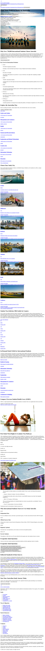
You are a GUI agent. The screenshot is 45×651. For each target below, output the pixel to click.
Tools (23, 3)
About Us (4, 625)
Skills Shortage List (6, 607)
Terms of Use (5, 631)
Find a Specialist (6, 629)
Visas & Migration (18, 3)
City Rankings (5, 599)
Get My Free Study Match (5, 583)
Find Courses (3, 25)
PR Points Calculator (7, 616)
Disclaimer (5, 632)
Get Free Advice (27, 7)
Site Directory (5, 633)
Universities (2, 3)
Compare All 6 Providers (8, 404)
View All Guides (4, 319)
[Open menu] (0, 6)
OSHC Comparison (6, 598)
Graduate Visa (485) (6, 606)
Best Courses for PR (6, 608)
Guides (4, 626)
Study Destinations (11, 3)
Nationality (2, 23)
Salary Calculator (6, 615)
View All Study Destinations (6, 308)
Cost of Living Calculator (7, 617)
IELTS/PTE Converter (7, 618)
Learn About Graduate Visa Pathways (8, 460)
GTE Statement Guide (7, 609)
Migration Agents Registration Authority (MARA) (9, 572)
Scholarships (5, 597)
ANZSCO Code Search (7, 620)
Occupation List (6, 621)
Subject (1, 21)
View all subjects (4, 162)
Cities (11, 109)
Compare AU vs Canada (7, 600)
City (1, 22)
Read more (5, 60)
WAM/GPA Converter (7, 619)
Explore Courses (6, 16)
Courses (6, 3)
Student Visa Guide (6, 605)
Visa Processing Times (7, 610)
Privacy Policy (5, 630)
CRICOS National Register (12, 559)
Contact (4, 628)
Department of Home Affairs (19, 563)
